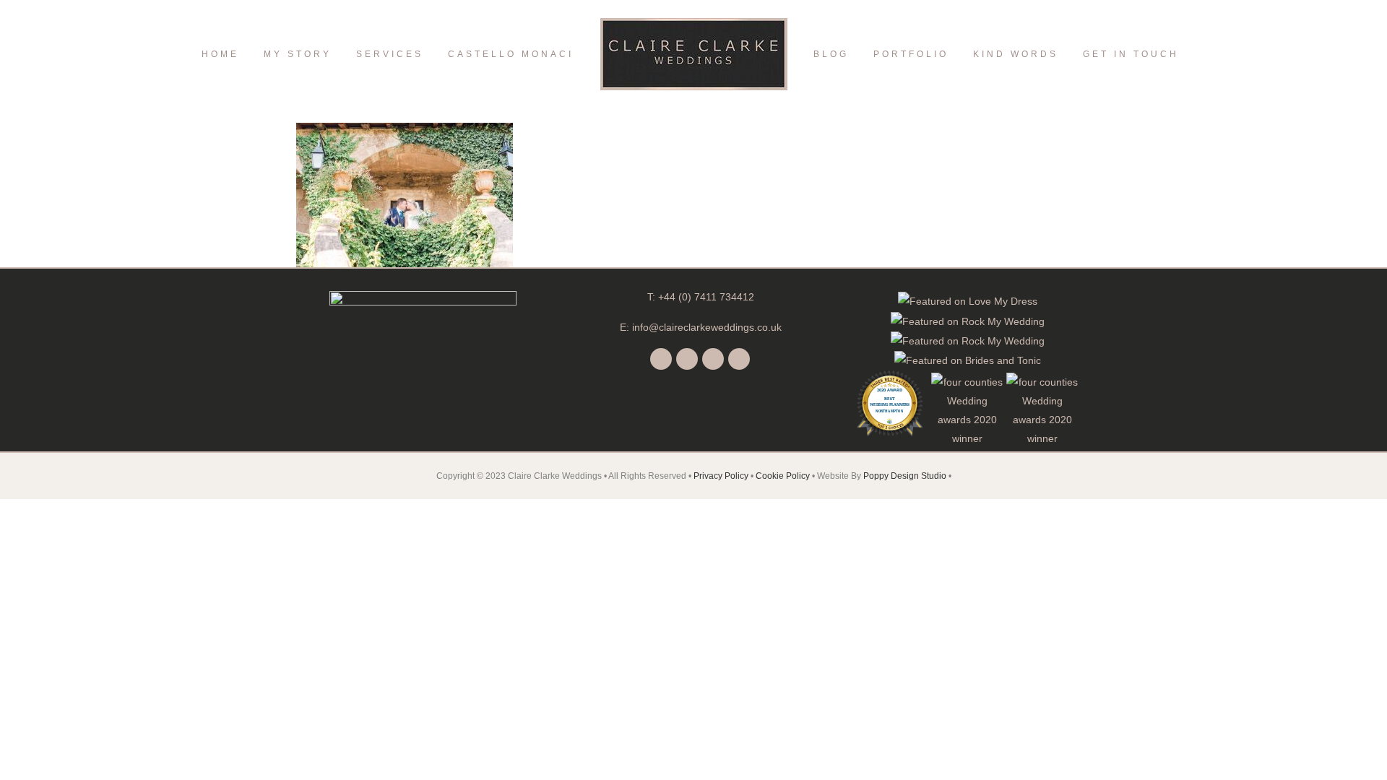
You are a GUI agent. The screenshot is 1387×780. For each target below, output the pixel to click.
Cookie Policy (783, 476)
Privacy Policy (721, 476)
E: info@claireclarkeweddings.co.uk (701, 327)
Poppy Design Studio (906, 476)
